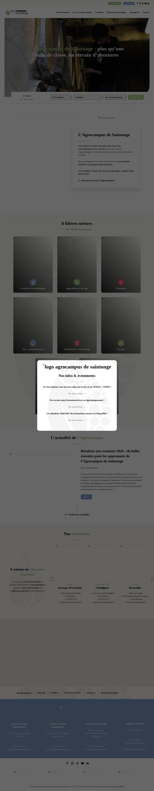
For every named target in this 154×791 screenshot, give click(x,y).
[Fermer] (114, 362)
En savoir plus (75, 393)
